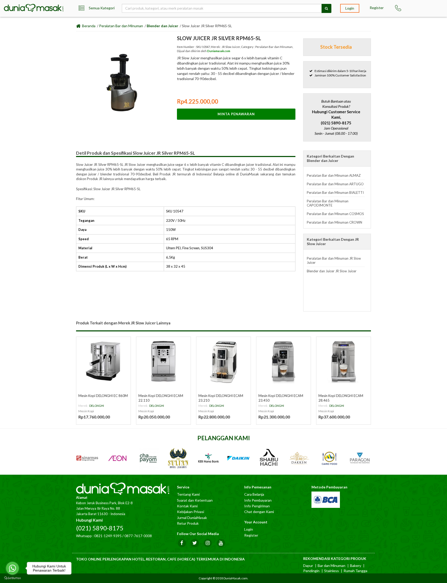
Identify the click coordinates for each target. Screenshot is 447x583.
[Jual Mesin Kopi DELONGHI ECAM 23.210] (223, 361)
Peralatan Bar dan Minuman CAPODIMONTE (327, 203)
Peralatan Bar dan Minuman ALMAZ (334, 175)
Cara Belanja (254, 494)
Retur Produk (188, 523)
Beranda (88, 26)
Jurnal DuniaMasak (192, 517)
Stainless (331, 570)
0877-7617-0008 (138, 536)
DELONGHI (96, 405)
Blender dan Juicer (162, 26)
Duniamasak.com (218, 51)
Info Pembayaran (258, 500)
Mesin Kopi (86, 411)
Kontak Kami (187, 506)
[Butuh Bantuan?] (400, 8)
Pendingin (311, 570)
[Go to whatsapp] (12, 568)
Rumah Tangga (355, 570)
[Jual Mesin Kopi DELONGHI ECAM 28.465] (343, 361)
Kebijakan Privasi (190, 511)
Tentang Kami (188, 494)
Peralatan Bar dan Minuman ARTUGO (335, 184)
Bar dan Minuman (331, 565)
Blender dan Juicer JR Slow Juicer (331, 271)
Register (377, 7)
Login (349, 8)
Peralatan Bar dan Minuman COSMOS (335, 214)
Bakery (355, 565)
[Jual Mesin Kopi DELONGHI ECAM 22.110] (163, 361)
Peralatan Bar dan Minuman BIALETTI (335, 192)
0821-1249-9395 (108, 536)
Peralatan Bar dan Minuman (121, 26)
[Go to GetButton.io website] (12, 578)
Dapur (308, 565)
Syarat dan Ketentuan (195, 500)
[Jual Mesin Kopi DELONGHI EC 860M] (103, 361)
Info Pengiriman (257, 506)
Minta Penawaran (236, 114)
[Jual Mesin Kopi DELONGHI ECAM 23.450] (283, 361)
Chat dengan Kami (259, 511)
